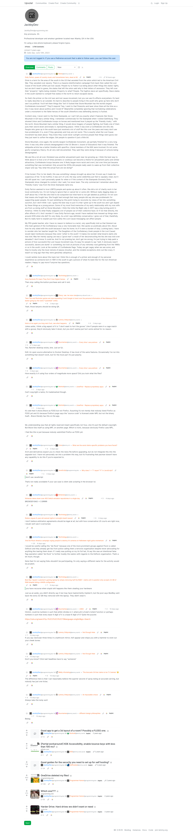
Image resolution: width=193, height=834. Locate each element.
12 (44, 737)
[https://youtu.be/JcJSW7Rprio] (34, 809)
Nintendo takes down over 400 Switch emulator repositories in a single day (52, 498)
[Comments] (34, 733)
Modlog (127, 830)
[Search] (151, 3)
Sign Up (164, 3)
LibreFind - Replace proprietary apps (89, 387)
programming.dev (47, 778)
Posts (50, 67)
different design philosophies (89, 713)
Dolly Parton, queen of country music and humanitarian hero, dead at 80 (51, 77)
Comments (40, 67)
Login (156, 3)
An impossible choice (90, 695)
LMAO (81, 609)
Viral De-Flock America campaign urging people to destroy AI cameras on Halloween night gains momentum (64, 540)
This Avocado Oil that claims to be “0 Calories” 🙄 (101, 672)
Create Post (53, 3)
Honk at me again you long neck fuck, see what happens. (46, 323)
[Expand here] (34, 778)
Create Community (68, 3)
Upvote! (29, 3)
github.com (45, 749)
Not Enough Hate (89, 632)
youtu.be (44, 809)
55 (44, 799)
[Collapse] (27, 74)
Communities (41, 3)
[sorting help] (79, 67)
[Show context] (80, 77)
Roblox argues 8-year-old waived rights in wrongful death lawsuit (49, 518)
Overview (30, 67)
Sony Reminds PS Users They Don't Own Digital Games (45, 279)
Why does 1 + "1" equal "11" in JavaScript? (97, 470)
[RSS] (82, 67)
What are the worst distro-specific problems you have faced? (94, 445)
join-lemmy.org (161, 830)
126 (44, 784)
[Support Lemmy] (79, 3)
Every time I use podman (88, 342)
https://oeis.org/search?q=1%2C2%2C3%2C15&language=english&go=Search (57, 619)
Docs (144, 830)
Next (28, 823)
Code (151, 830)
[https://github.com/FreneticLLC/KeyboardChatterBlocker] (34, 747)
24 (44, 768)
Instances (137, 830)
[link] (84, 77)
